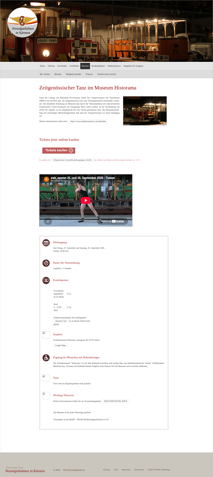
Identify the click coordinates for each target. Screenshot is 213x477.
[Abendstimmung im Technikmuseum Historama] (145, 125)
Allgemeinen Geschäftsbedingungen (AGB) (72, 160)
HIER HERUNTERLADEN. (116, 401)
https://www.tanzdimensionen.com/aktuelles (88, 121)
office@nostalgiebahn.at (74, 470)
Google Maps (60, 345)
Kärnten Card (61, 321)
